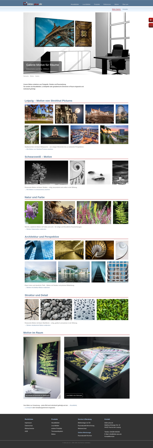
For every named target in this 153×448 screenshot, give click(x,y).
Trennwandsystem (57, 431)
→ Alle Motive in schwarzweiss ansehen (37, 189)
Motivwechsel (82, 428)
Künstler (125, 9)
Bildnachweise (29, 428)
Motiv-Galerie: (116, 9)
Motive (117, 4)
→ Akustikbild (72, 405)
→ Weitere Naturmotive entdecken (35, 229)
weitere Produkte (56, 428)
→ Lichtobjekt (27, 407)
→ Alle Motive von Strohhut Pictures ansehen (39, 149)
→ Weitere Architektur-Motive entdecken (37, 287)
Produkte (97, 4)
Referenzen (107, 4)
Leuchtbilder (86, 4)
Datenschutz (29, 425)
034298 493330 (115, 432)
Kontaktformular (109, 436)
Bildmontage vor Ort (84, 423)
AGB (26, 431)
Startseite (26, 76)
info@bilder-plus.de (115, 434)
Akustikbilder (75, 4)
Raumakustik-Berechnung (86, 425)
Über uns (125, 4)
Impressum (28, 423)
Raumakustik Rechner (85, 435)
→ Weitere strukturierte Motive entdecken (37, 325)
